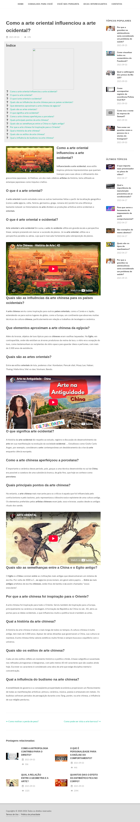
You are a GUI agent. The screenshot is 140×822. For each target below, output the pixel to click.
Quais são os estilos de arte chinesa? (27, 134)
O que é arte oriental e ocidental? (26, 99)
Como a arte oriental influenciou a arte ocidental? (33, 91)
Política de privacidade (30, 815)
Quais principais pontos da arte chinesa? (29, 120)
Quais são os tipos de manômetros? (123, 246)
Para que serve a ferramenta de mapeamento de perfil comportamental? (125, 213)
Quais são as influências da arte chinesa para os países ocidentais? (41, 102)
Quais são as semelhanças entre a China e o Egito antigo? (37, 124)
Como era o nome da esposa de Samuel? (125, 113)
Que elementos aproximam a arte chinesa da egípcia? (35, 106)
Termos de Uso (12, 815)
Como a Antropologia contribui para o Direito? (34, 751)
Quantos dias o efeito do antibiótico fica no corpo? (84, 778)
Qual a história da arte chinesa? (25, 131)
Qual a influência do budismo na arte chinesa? (32, 138)
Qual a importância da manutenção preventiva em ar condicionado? (124, 191)
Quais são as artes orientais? (23, 109)
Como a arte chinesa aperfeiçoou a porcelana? (32, 116)
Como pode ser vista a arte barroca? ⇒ (82, 721)
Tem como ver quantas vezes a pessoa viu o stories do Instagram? (124, 133)
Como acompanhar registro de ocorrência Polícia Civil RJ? (125, 94)
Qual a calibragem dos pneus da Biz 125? (125, 75)
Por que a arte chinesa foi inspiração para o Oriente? (35, 127)
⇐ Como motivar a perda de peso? (22, 721)
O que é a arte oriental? (21, 95)
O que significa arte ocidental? (24, 113)
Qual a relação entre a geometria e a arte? (34, 778)
